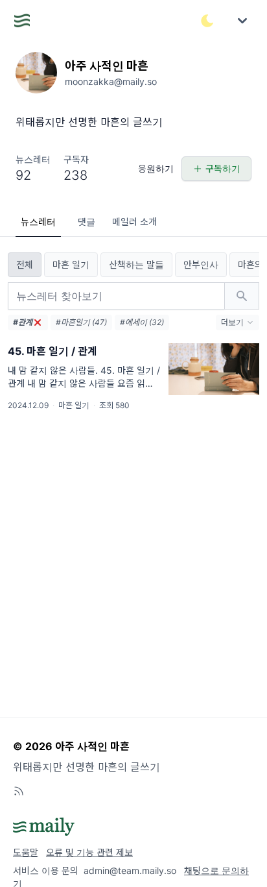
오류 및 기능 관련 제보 (89, 852)
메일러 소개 (134, 221)
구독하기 (222, 168)
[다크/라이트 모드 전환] (207, 21)
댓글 (86, 221)
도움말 (25, 852)
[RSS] (19, 791)
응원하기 (156, 168)
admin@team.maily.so (130, 870)
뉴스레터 (38, 221)
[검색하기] (241, 296)
